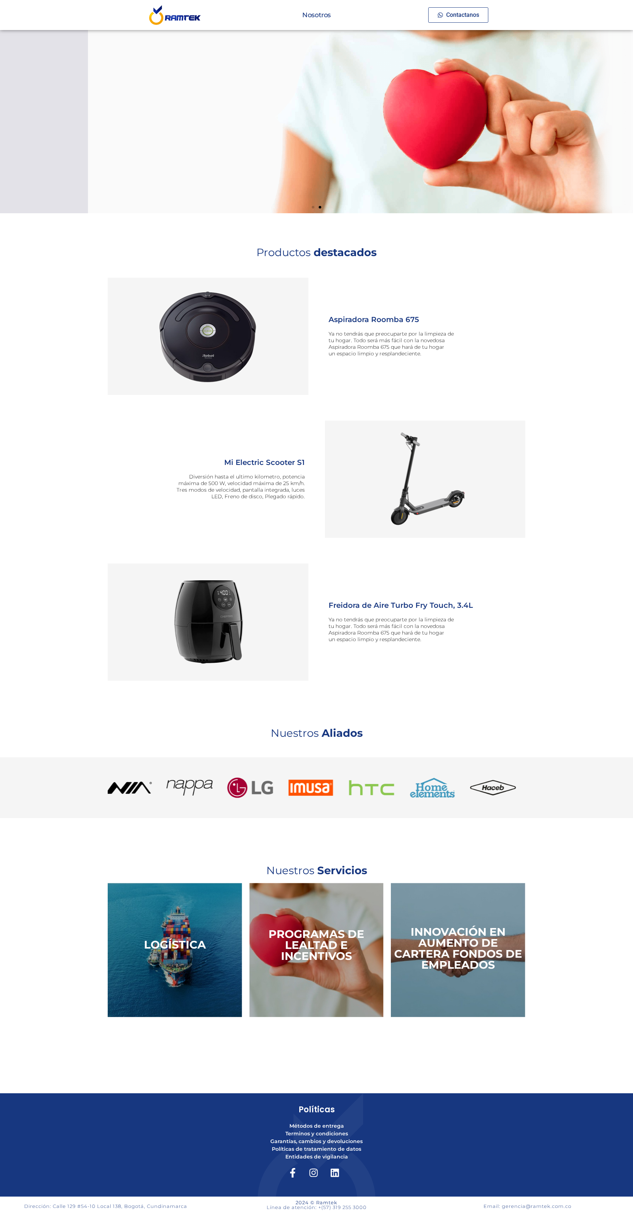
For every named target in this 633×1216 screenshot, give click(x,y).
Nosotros (316, 15)
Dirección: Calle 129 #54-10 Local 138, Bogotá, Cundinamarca (105, 1206)
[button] (313, 207)
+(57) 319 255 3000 (342, 1207)
